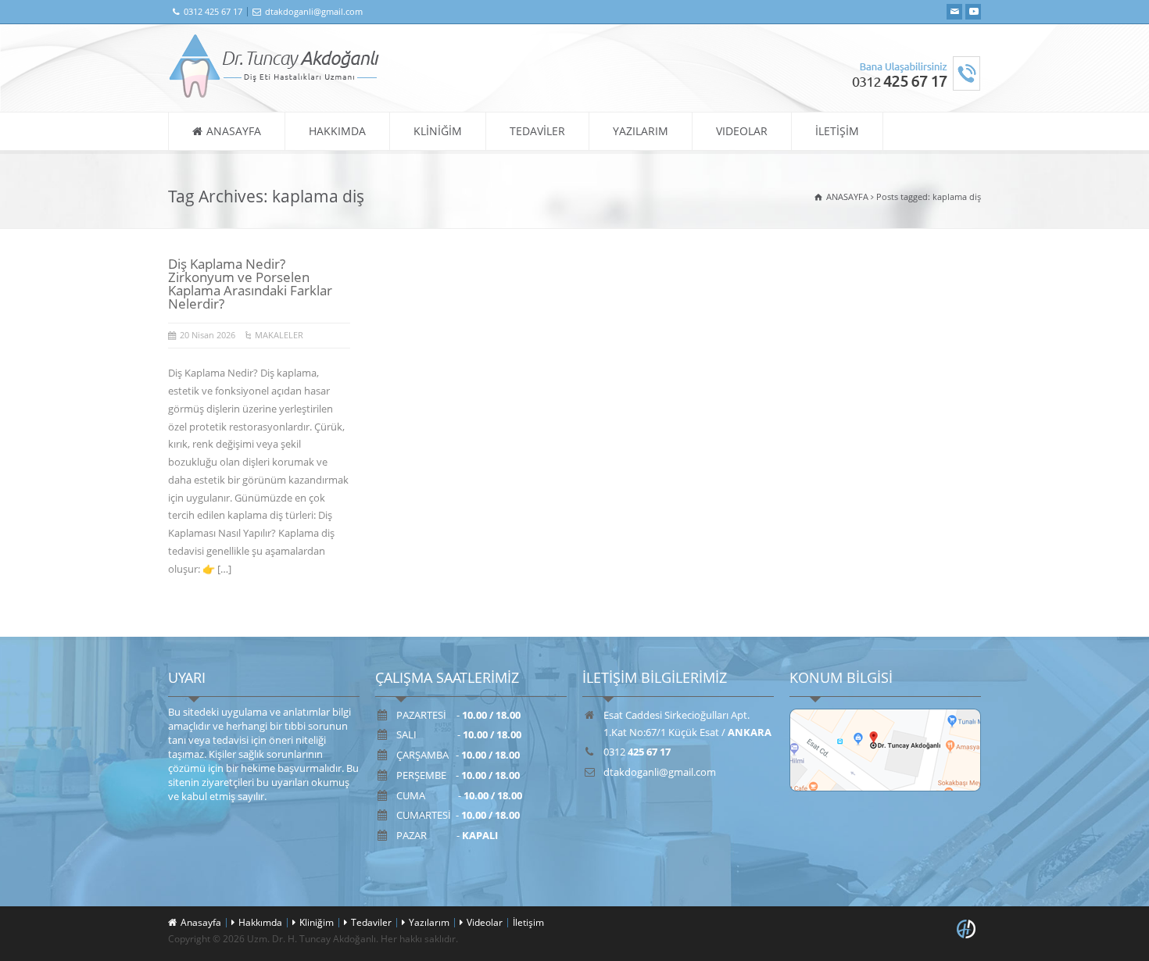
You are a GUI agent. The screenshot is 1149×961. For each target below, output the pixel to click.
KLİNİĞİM (437, 130)
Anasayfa (201, 922)
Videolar (485, 922)
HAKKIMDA (337, 130)
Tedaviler (371, 922)
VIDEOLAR (742, 130)
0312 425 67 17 (213, 11)
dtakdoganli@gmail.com (314, 11)
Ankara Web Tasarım (968, 928)
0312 (637, 752)
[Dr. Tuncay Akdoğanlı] (274, 95)
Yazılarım (429, 922)
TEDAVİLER (537, 130)
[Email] (954, 12)
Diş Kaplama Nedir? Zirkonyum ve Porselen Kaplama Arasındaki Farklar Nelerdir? (250, 284)
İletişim (528, 922)
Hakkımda (260, 922)
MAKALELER (279, 335)
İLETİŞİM (837, 130)
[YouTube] (973, 12)
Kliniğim (316, 922)
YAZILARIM (640, 130)
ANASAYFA (233, 130)
